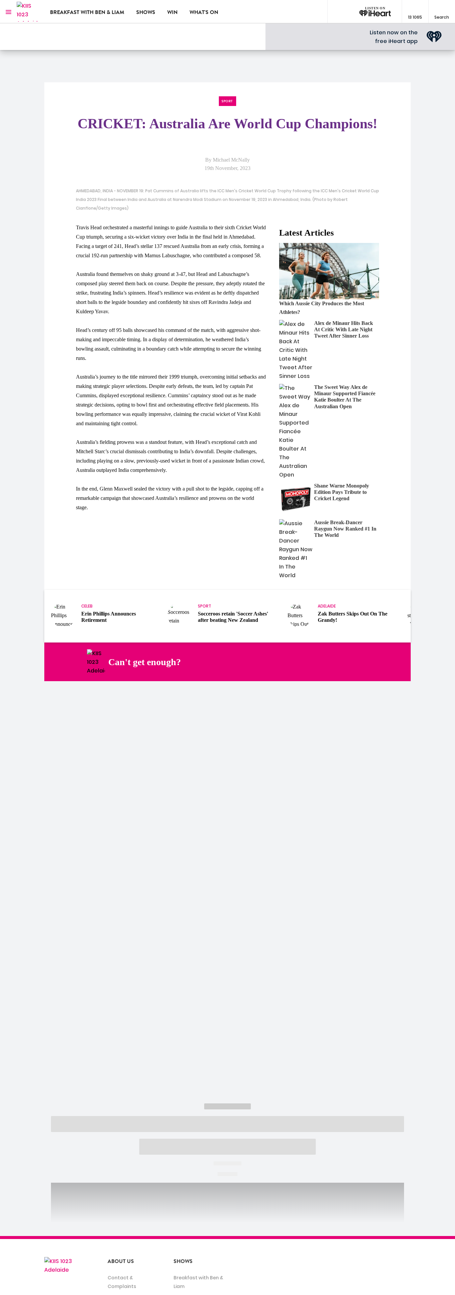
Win (172, 12)
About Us (121, 1261)
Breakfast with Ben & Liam (87, 12)
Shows (145, 12)
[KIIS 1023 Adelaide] (28, 11)
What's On (204, 12)
